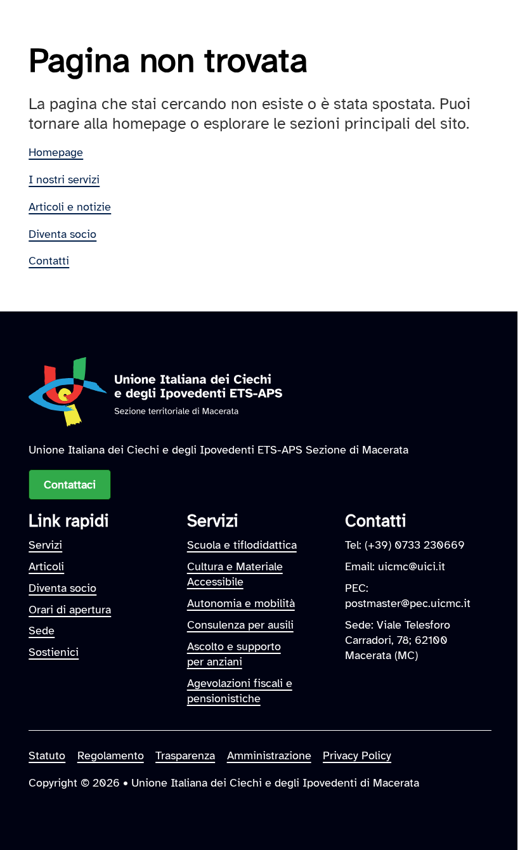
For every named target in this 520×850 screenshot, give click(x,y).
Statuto (47, 755)
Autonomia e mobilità (241, 603)
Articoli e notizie (70, 206)
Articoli (46, 566)
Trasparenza (185, 755)
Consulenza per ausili (240, 624)
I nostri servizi (64, 179)
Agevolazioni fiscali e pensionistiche (239, 690)
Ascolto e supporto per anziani (234, 654)
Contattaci (70, 484)
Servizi (45, 544)
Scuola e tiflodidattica (242, 544)
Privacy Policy (357, 755)
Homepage (56, 152)
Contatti (49, 260)
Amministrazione (269, 755)
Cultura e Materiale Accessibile (235, 574)
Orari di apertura (70, 609)
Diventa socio (62, 233)
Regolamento (110, 755)
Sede (42, 630)
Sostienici (54, 651)
